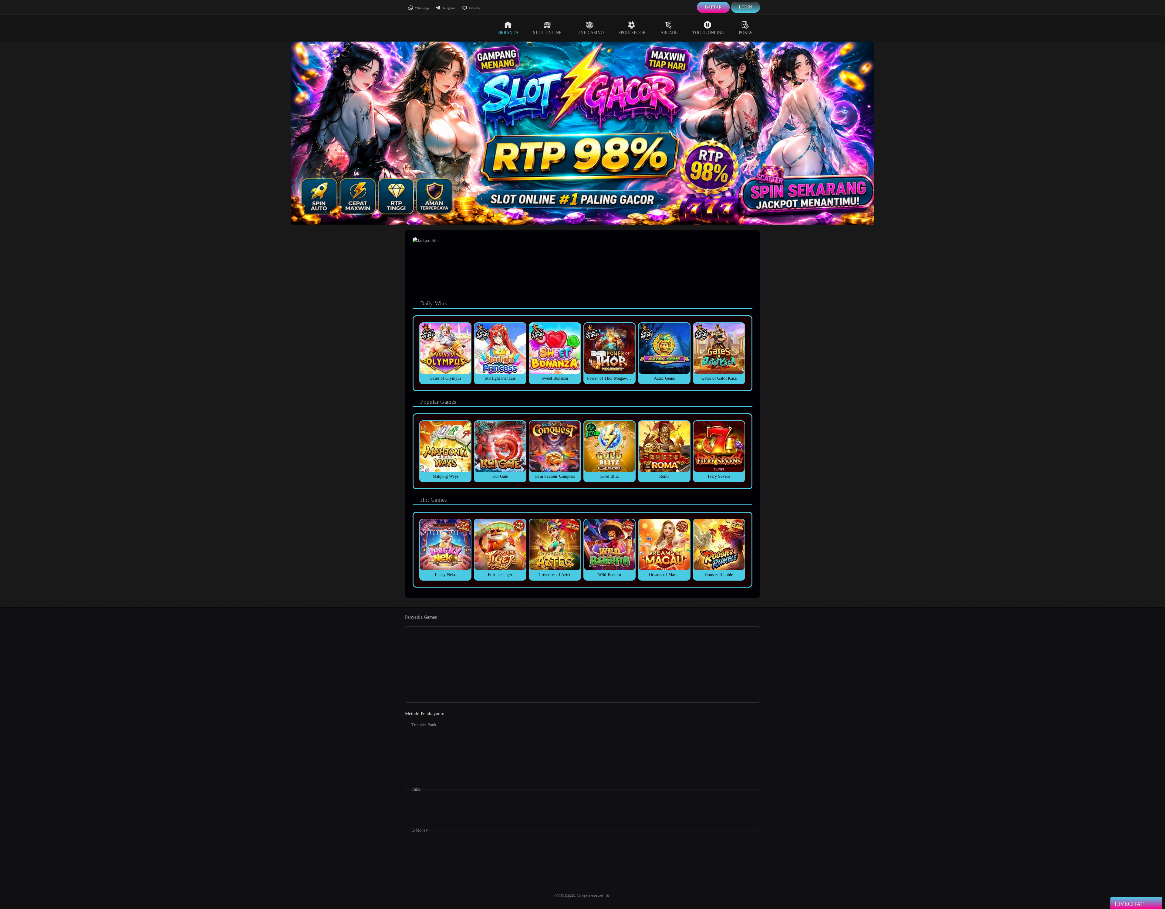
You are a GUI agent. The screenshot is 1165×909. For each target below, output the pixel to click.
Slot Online (547, 32)
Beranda (508, 32)
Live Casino (590, 32)
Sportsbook (632, 32)
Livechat (474, 8)
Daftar (713, 7)
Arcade (669, 32)
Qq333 (570, 895)
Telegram (448, 8)
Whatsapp (421, 8)
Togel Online (708, 32)
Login (745, 7)
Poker (746, 32)
